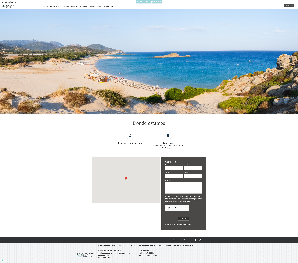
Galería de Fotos (104, 246)
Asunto (186, 165)
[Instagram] (200, 240)
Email (186, 173)
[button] (289, 5)
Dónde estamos (83, 6)
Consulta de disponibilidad (105, 6)
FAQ (113, 246)
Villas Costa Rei (63, 6)
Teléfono (168, 173)
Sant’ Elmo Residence (50, 6)
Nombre (168, 165)
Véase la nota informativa (181, 202)
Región (73, 6)
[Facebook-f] (195, 240)
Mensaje (168, 180)
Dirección (168, 143)
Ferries (92, 6)
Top (5, 257)
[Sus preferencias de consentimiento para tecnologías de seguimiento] (2, 260)
